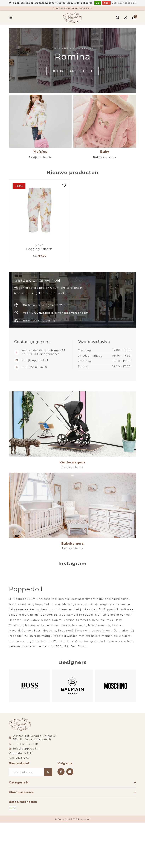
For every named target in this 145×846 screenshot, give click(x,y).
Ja (97, 3)
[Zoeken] (118, 18)
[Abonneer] (48, 772)
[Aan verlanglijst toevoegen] (64, 185)
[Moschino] (72, 686)
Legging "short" (39, 249)
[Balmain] (29, 686)
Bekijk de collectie (70, 71)
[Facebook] (61, 771)
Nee (106, 3)
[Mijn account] (126, 18)
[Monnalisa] (115, 686)
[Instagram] (69, 771)
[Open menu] (11, 18)
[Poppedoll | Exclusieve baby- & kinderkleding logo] (72, 17)
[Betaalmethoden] (12, 808)
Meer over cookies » (124, 3)
